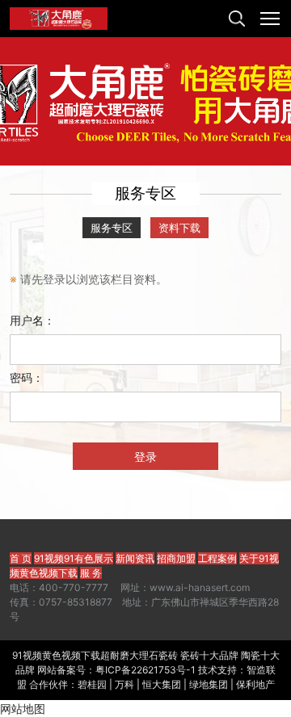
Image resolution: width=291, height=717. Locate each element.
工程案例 (217, 558)
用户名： (32, 320)
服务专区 (112, 227)
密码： (27, 377)
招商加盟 (176, 558)
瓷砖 (168, 655)
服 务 (91, 573)
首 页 (21, 558)
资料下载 (179, 227)
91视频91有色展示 (73, 558)
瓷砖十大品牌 (209, 655)
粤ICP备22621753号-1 (145, 670)
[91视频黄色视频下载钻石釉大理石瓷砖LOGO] (59, 18)
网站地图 (22, 708)
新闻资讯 (135, 558)
